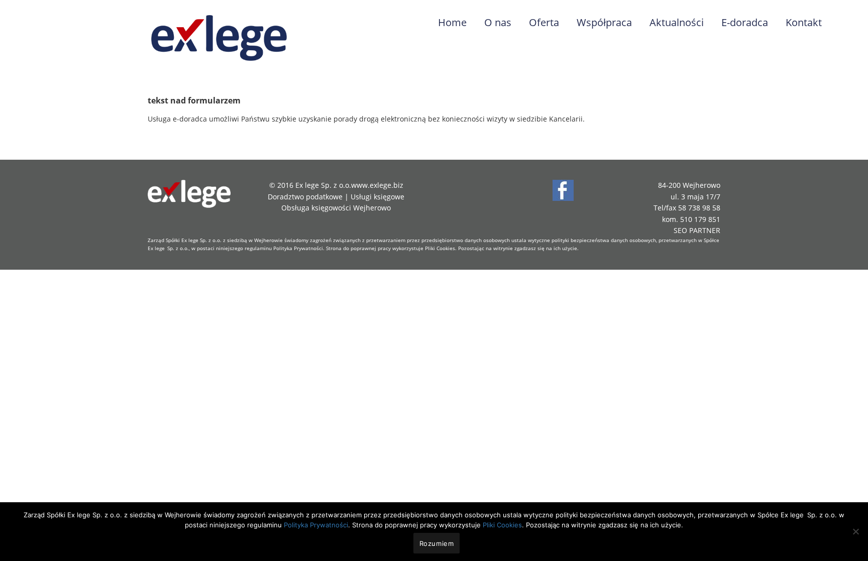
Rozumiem (436, 543)
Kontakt (804, 22)
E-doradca (744, 22)
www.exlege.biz (377, 185)
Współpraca (604, 22)
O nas (497, 22)
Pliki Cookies (440, 248)
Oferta (544, 22)
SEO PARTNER (697, 230)
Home (452, 22)
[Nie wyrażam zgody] (855, 531)
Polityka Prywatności (298, 248)
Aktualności (676, 22)
